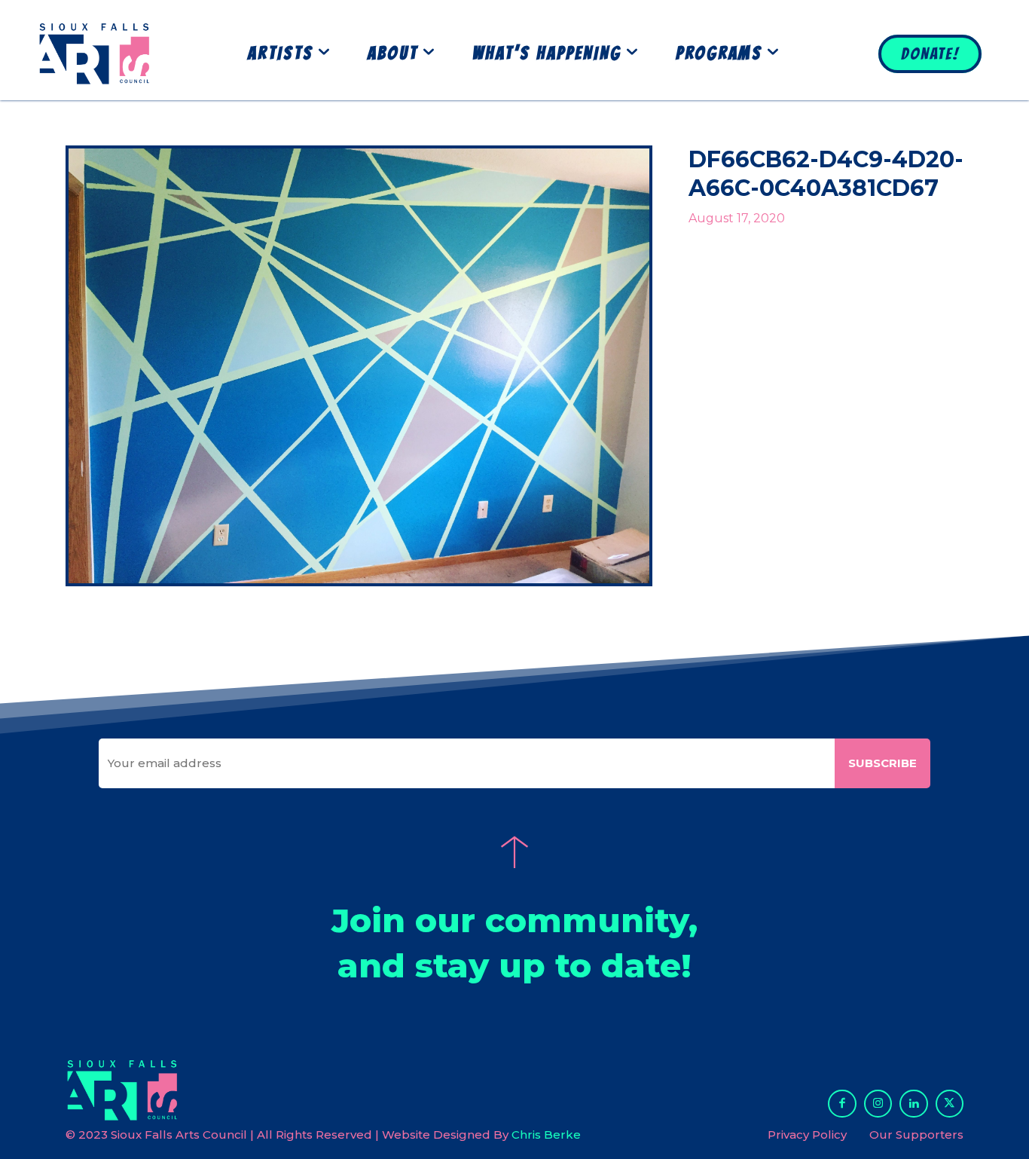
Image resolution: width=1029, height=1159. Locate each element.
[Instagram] (878, 1104)
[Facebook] (842, 1104)
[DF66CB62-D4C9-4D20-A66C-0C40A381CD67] (359, 366)
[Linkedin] (913, 1104)
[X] (950, 1104)
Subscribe (882, 763)
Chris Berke (546, 1134)
